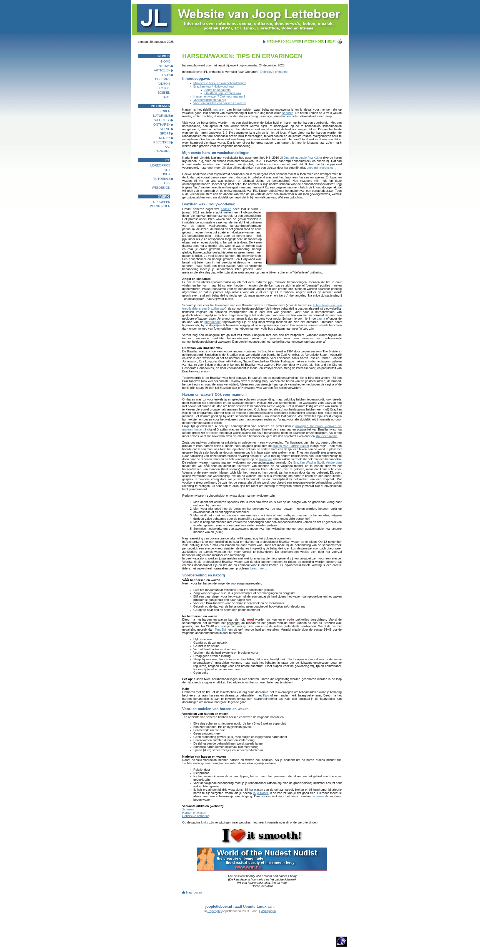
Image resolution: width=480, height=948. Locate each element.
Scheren (188, 809)
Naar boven (194, 892)
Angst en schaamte (217, 89)
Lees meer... (258, 568)
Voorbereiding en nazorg (209, 99)
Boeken (164, 92)
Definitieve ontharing (274, 71)
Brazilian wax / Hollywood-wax (213, 86)
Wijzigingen (160, 206)
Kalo (266, 695)
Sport (165, 133)
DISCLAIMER (291, 41)
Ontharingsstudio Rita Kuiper (303, 157)
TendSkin (221, 629)
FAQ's (166, 74)
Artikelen (162, 70)
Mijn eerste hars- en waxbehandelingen (219, 83)
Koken (165, 111)
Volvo (165, 129)
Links (166, 97)
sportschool (212, 322)
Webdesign (161, 187)
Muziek (165, 138)
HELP (331, 41)
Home (165, 61)
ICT (167, 169)
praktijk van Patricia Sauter (290, 445)
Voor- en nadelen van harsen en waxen (219, 103)
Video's (164, 83)
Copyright (214, 911)
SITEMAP (273, 41)
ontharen (219, 109)
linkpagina (265, 459)
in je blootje (261, 793)
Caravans (162, 151)
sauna (321, 318)
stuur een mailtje (327, 436)
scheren (287, 113)
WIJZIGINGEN (314, 41)
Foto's (164, 88)
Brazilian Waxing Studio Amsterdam (317, 462)
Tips (167, 183)
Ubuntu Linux (254, 906)
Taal (166, 146)
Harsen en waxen (194, 812)
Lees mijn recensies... (321, 167)
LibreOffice (160, 165)
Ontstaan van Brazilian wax (222, 93)
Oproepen (161, 201)
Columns (162, 79)
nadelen (226, 209)
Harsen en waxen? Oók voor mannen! (219, 96)
